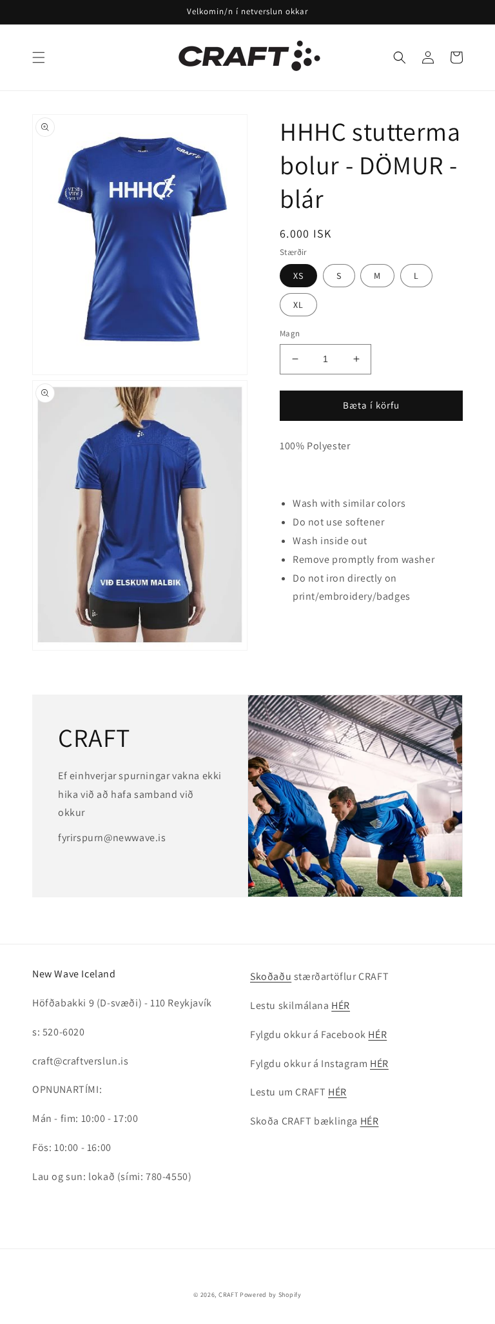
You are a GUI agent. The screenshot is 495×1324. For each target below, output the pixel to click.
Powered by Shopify (271, 1294)
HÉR (340, 1005)
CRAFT (228, 1294)
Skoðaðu (270, 976)
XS (298, 275)
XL (298, 305)
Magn (290, 333)
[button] (38, 57)
